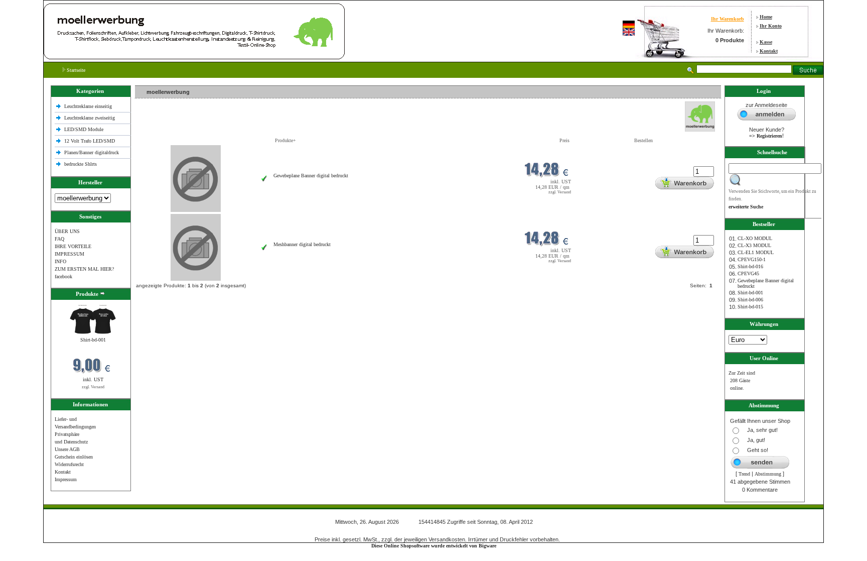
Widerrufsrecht (69, 464)
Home (766, 17)
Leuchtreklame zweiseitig (90, 118)
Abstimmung (768, 474)
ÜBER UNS (67, 231)
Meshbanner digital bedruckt (302, 244)
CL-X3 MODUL (754, 245)
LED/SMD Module (83, 129)
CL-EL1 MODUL (756, 252)
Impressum (66, 479)
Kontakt (769, 51)
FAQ (59, 239)
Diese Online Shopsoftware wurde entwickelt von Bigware (433, 545)
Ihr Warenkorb (727, 19)
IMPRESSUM (69, 254)
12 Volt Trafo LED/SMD (89, 141)
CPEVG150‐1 (752, 259)
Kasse (766, 42)
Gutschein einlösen (74, 457)
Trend (744, 474)
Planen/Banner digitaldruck (91, 152)
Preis (564, 140)
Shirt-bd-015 (750, 306)
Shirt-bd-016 (750, 266)
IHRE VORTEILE (73, 246)
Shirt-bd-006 (750, 299)
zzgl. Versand (93, 387)
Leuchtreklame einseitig (88, 106)
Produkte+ (285, 140)
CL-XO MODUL (755, 238)
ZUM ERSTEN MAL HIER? (84, 269)
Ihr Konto (771, 26)
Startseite (75, 70)
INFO (60, 261)
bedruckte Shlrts (80, 164)
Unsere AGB (67, 449)
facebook (63, 276)
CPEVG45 (748, 273)
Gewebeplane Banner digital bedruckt (310, 175)
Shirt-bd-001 (93, 340)
